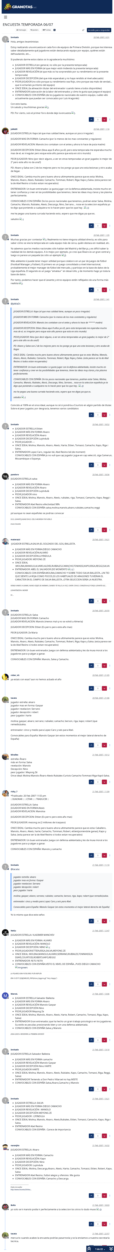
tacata (14, 698)
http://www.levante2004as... (21, 1189)
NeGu (13, 930)
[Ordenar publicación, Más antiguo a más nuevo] (83, 30)
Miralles (14, 754)
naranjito (15, 1145)
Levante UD (8, 30)
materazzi (15, 539)
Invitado (15, 37)
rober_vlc (15, 675)
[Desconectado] (6, 130)
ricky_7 (14, 791)
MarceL (14, 993)
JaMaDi (14, 129)
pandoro (15, 474)
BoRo (13, 1205)
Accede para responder (99, 30)
